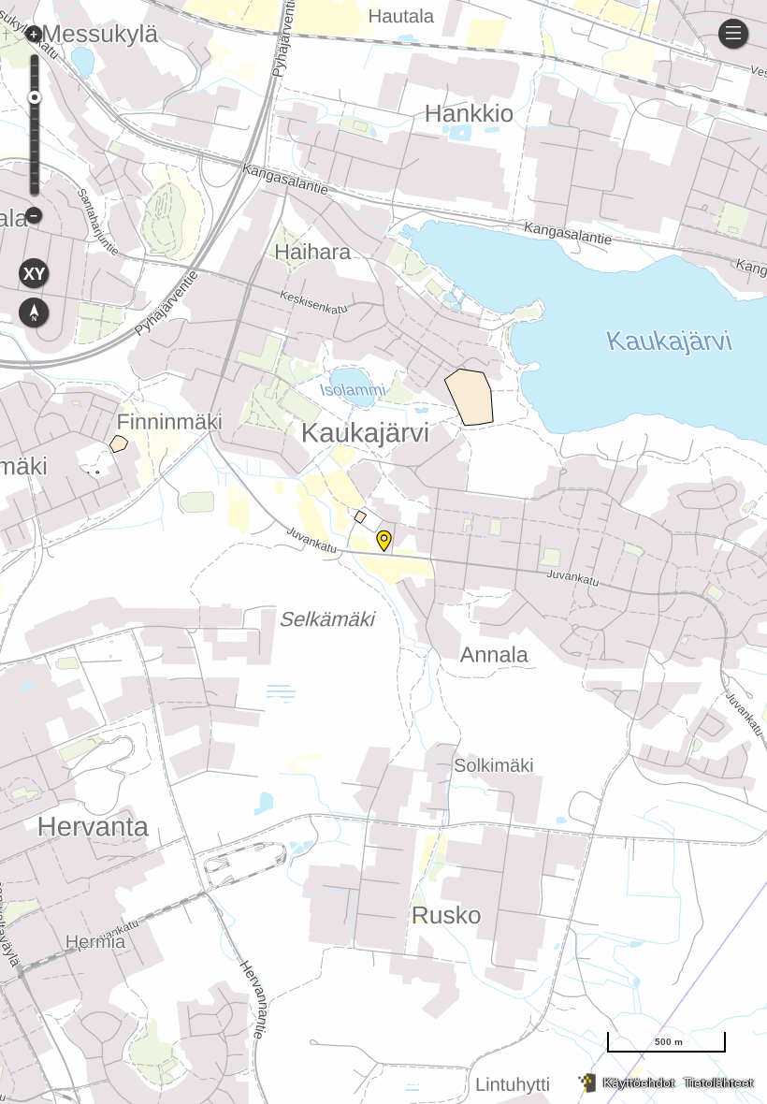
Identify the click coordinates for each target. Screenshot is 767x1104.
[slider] (34, 97)
